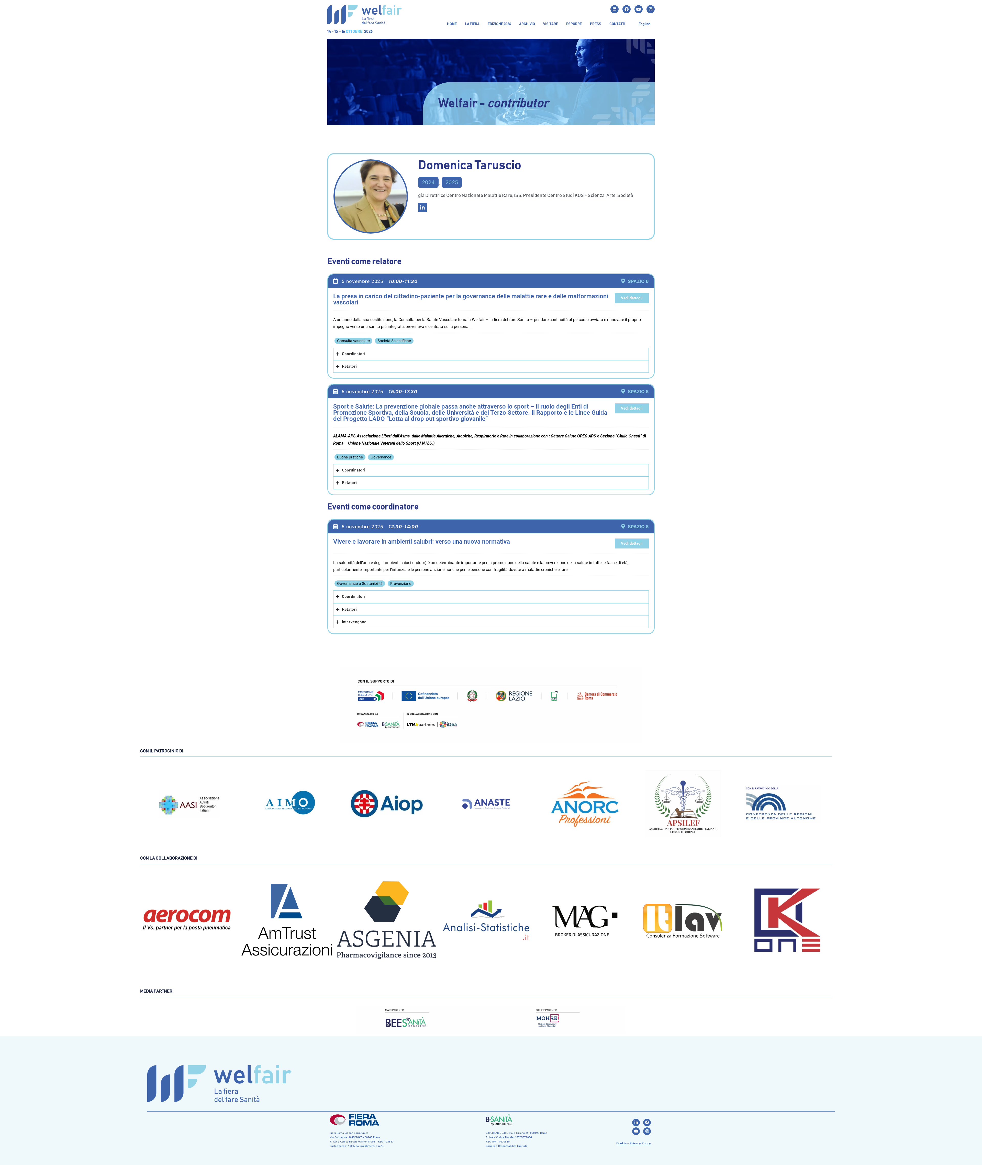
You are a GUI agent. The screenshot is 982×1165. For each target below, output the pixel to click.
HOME (452, 24)
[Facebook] (626, 9)
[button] (472, 24)
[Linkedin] (614, 9)
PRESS (595, 24)
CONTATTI (617, 24)
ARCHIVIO (527, 24)
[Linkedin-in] (636, 1122)
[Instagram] (650, 9)
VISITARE (550, 24)
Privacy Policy (640, 1143)
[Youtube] (638, 9)
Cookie (621, 1143)
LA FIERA (472, 24)
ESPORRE (574, 24)
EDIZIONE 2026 (499, 24)
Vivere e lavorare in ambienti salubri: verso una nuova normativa (421, 541)
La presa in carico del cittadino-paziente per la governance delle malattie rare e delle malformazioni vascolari (470, 299)
